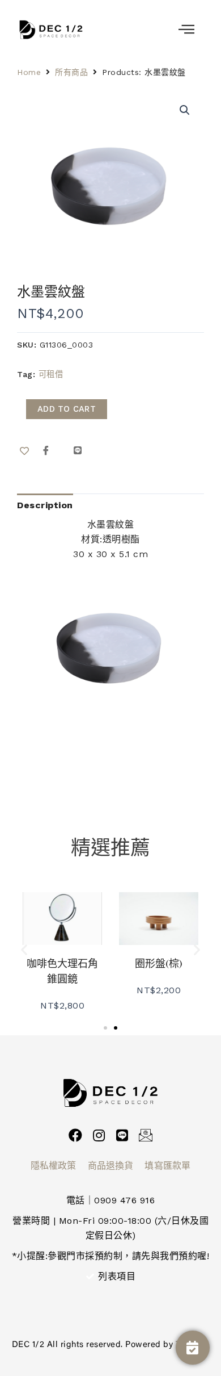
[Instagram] (98, 1135)
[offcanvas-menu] (187, 29)
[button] (24, 949)
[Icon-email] (145, 1135)
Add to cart (66, 409)
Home (29, 72)
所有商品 (71, 72)
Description (45, 505)
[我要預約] (193, 1348)
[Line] (122, 1135)
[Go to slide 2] (115, 1028)
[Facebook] (75, 1135)
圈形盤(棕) (158, 963)
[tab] (45, 505)
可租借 (51, 374)
